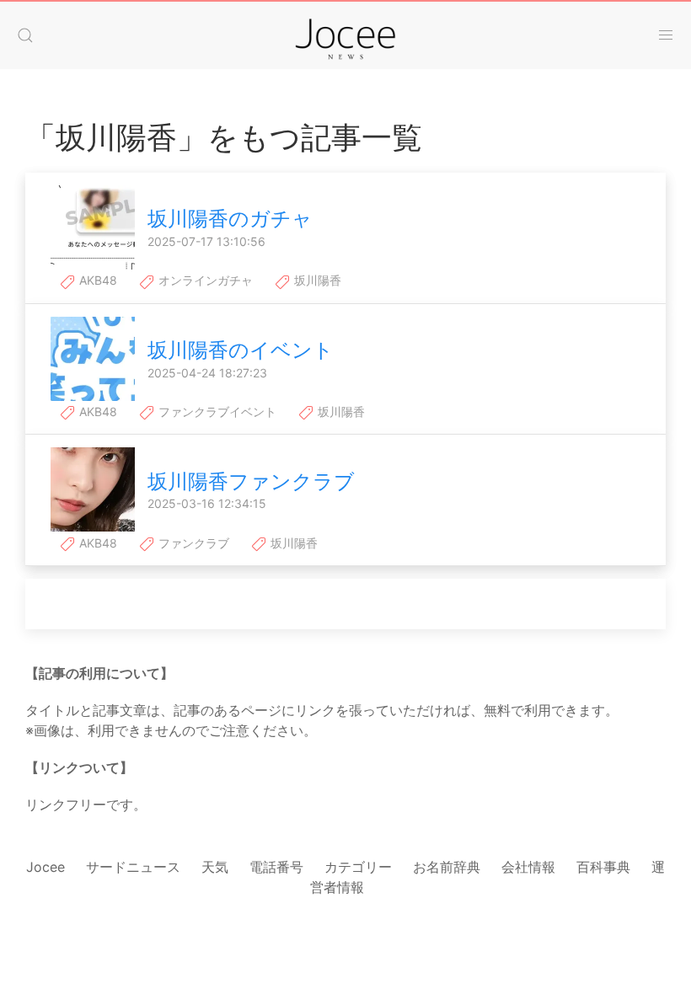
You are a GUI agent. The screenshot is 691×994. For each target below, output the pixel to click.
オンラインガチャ (204, 280)
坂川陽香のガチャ (230, 218)
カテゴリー (358, 866)
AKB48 (96, 280)
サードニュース (133, 866)
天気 (214, 866)
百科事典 (603, 866)
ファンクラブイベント (215, 411)
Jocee (45, 866)
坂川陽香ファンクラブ (251, 481)
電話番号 (276, 866)
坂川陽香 (316, 280)
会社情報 (528, 866)
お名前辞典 (446, 866)
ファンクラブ (192, 543)
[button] (25, 35)
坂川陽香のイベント (240, 350)
